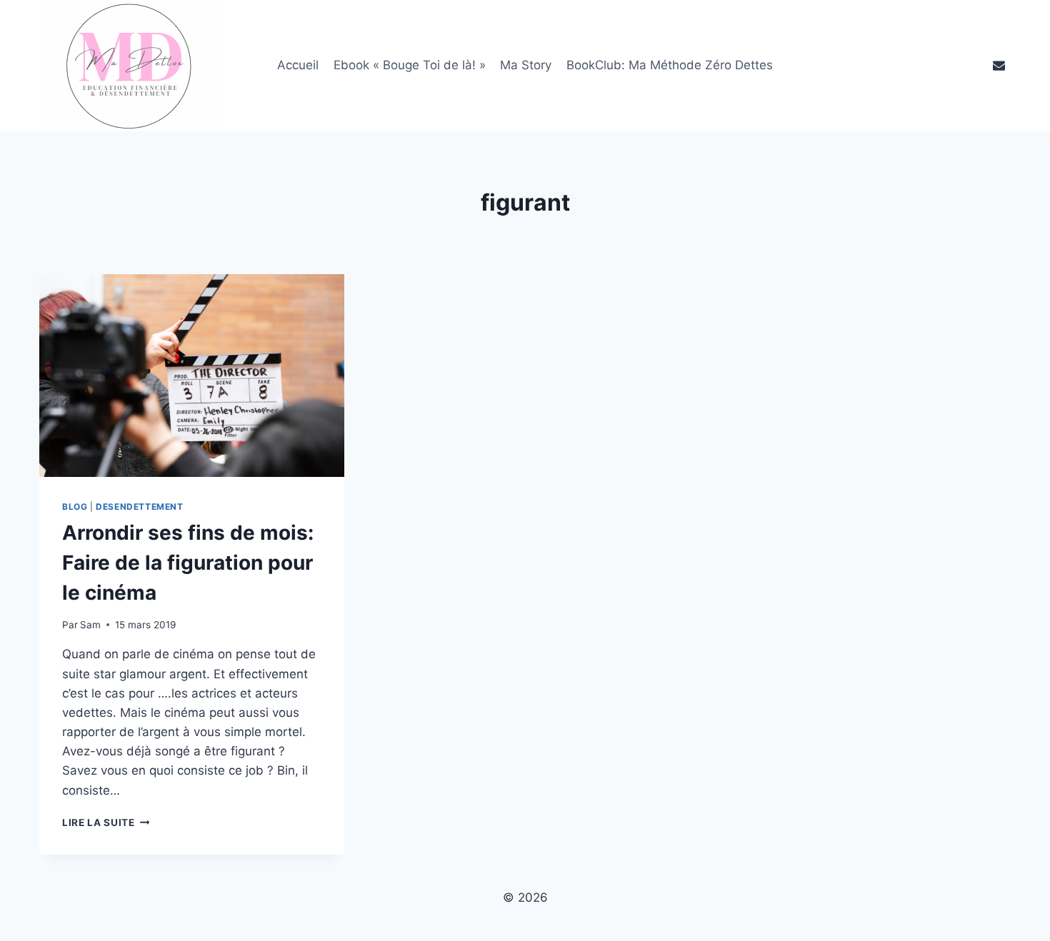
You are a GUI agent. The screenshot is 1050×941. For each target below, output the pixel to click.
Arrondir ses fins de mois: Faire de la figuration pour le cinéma (188, 562)
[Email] (998, 66)
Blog (74, 506)
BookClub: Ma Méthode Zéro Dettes (669, 65)
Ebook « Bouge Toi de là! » (410, 65)
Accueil (298, 65)
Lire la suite (105, 822)
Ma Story (525, 65)
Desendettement (139, 506)
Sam (90, 624)
